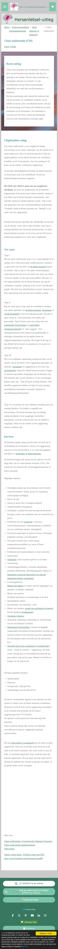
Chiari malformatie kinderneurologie (19, 845)
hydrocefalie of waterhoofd (22, 743)
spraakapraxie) (27, 612)
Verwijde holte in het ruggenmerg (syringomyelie (28, 646)
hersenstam (46, 310)
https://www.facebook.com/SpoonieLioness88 (23, 858)
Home (6, 27)
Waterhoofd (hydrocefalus (18, 627)
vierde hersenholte (11, 314)
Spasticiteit (12, 559)
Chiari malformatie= (28, 841)
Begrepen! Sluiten (46, 933)
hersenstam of (21, 454)
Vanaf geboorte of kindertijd (34, 31)
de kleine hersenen (38, 267)
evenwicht (28, 522)
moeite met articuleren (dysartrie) (39, 608)
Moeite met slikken (15, 586)
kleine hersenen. (34, 454)
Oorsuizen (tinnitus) (15, 616)
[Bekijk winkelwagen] (52, 6)
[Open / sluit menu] (4, 6)
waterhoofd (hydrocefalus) (15, 325)
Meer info (25, 946)
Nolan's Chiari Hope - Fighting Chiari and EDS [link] (24, 854)
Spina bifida (9, 849)
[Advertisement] (29, 802)
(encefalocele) (10, 370)
